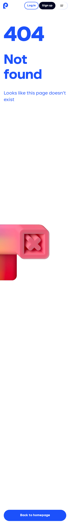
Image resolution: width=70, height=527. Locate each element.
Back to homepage (35, 515)
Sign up (47, 5)
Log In (31, 5)
